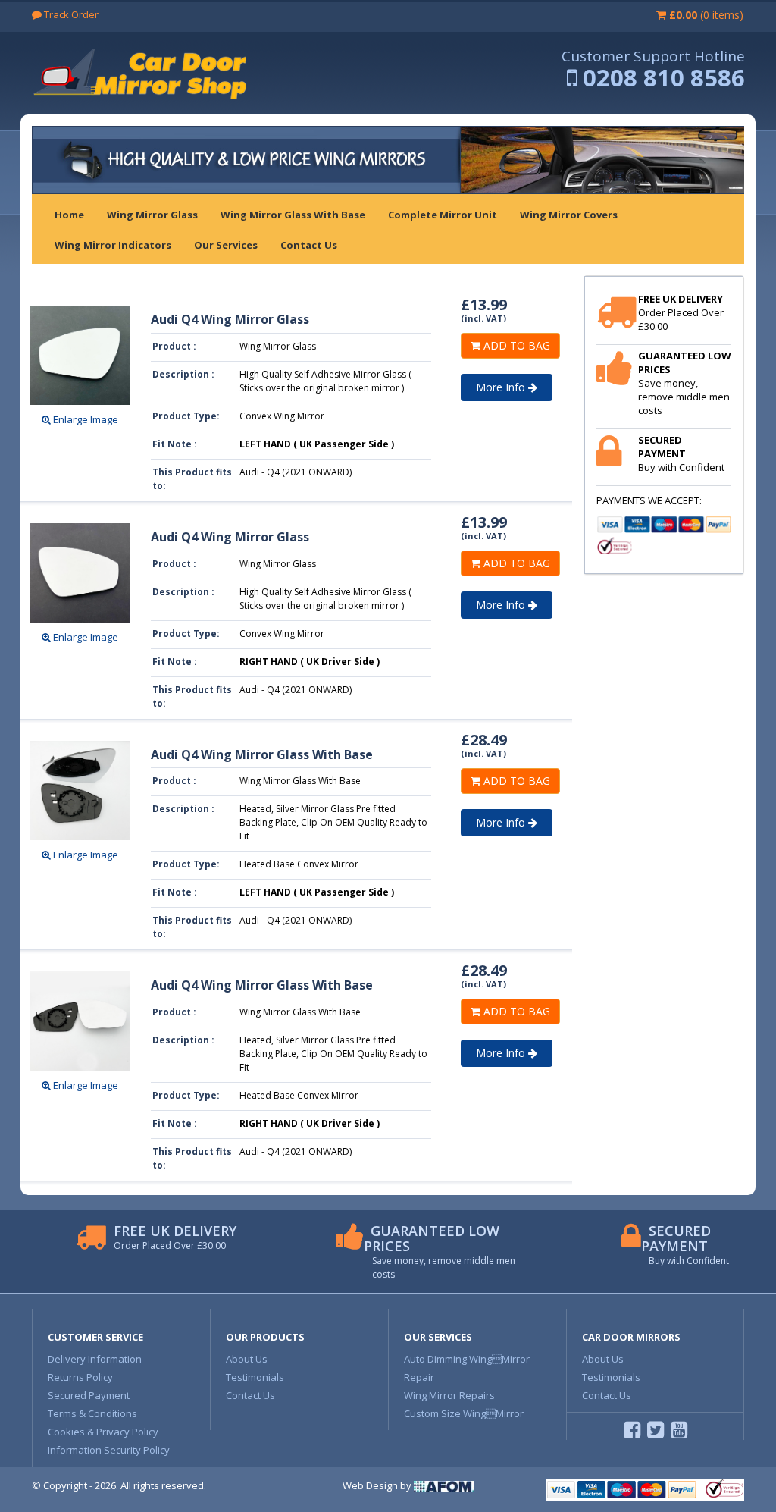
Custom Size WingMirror (464, 1413)
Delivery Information (95, 1359)
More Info (502, 387)
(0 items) (706, 15)
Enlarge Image (84, 419)
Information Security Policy (109, 1450)
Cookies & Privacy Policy (103, 1431)
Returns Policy (80, 1377)
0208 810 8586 (664, 77)
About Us (247, 1359)
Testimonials (255, 1377)
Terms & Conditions (92, 1413)
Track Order (70, 14)
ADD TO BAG (515, 345)
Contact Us (250, 1395)
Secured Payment (89, 1395)
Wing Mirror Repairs (449, 1395)
